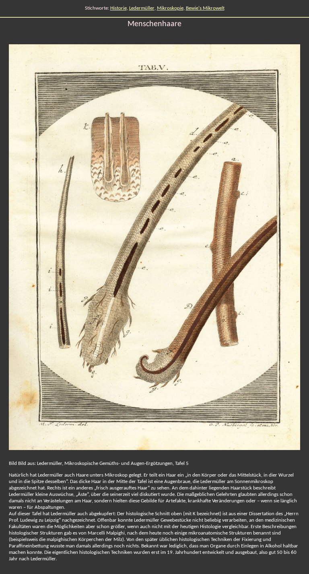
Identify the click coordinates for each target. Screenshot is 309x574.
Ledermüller (141, 8)
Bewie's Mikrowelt (205, 8)
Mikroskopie (170, 8)
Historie (118, 8)
